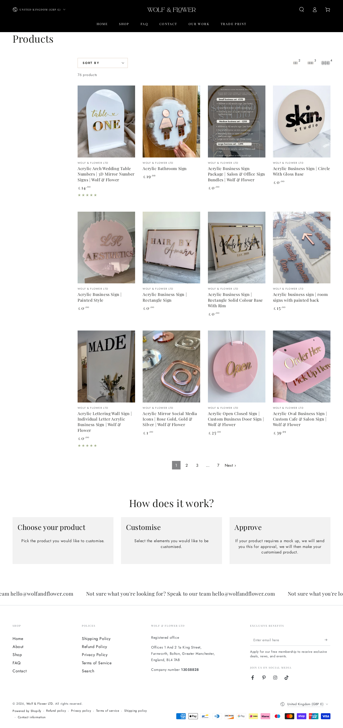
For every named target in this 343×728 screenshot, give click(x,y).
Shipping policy (135, 711)
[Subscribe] (327, 639)
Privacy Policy (94, 655)
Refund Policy (94, 647)
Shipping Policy (96, 638)
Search (88, 671)
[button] (301, 9)
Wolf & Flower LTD (39, 703)
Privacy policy (81, 711)
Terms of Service (97, 663)
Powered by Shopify (27, 711)
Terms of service (107, 711)
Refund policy (56, 711)
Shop (17, 655)
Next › (230, 465)
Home (18, 638)
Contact (20, 671)
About (18, 647)
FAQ (17, 663)
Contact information (32, 717)
